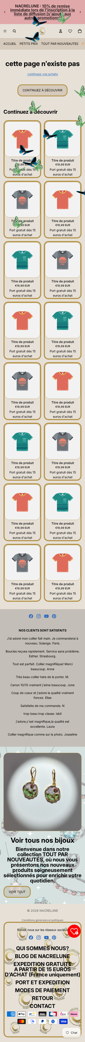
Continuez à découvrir (42, 90)
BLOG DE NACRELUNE (42, 956)
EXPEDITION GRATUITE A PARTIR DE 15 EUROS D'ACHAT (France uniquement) (42, 969)
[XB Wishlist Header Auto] (70, 31)
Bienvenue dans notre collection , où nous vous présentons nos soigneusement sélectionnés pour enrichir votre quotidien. (42, 865)
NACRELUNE (48, 910)
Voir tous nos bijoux (42, 840)
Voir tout (17, 892)
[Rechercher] (14, 31)
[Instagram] (38, 616)
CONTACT (42, 1006)
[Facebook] (31, 616)
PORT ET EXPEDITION (42, 982)
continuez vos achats (42, 74)
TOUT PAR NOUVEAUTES (59, 43)
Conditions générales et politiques (42, 920)
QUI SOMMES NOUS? (42, 948)
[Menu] (5, 31)
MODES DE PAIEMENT (42, 990)
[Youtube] (46, 616)
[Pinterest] (54, 616)
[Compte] (60, 31)
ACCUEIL (9, 43)
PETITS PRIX (29, 43)
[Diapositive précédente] (5, 12)
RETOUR (42, 998)
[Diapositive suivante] (80, 12)
